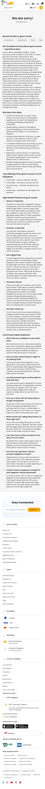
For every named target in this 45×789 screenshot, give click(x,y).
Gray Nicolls (8, 40)
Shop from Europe (26, 764)
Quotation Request (10, 537)
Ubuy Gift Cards (9, 597)
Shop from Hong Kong (27, 758)
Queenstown (7, 683)
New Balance (30, 40)
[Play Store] (22, 727)
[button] (28, 4)
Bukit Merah (7, 679)
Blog (4, 600)
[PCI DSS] (7, 745)
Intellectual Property (10, 541)
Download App (8, 575)
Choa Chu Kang (9, 690)
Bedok (5, 686)
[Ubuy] (10, 4)
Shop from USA (9, 755)
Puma (19, 40)
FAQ (4, 590)
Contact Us (7, 534)
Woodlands (7, 668)
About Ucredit (8, 593)
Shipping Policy (8, 555)
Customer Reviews (10, 583)
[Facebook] (4, 783)
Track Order (7, 548)
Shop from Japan (10, 758)
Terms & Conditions (11, 775)
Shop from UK (22, 755)
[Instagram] (8, 783)
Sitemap (6, 545)
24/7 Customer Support (18, 704)
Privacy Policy (26, 775)
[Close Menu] (2, 4)
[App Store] (9, 727)
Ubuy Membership (9, 562)
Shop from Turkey (10, 764)
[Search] (41, 8)
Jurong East (7, 665)
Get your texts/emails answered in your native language (24, 709)
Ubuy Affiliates (8, 604)
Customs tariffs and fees (12, 552)
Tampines (6, 672)
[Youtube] (12, 783)
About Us (6, 530)
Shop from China (25, 761)
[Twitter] (17, 783)
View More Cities (9, 693)
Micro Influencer (9, 559)
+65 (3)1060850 (11, 717)
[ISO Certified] (23, 745)
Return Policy (7, 586)
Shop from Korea (10, 761)
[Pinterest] (21, 783)
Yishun (5, 675)
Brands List (7, 579)
